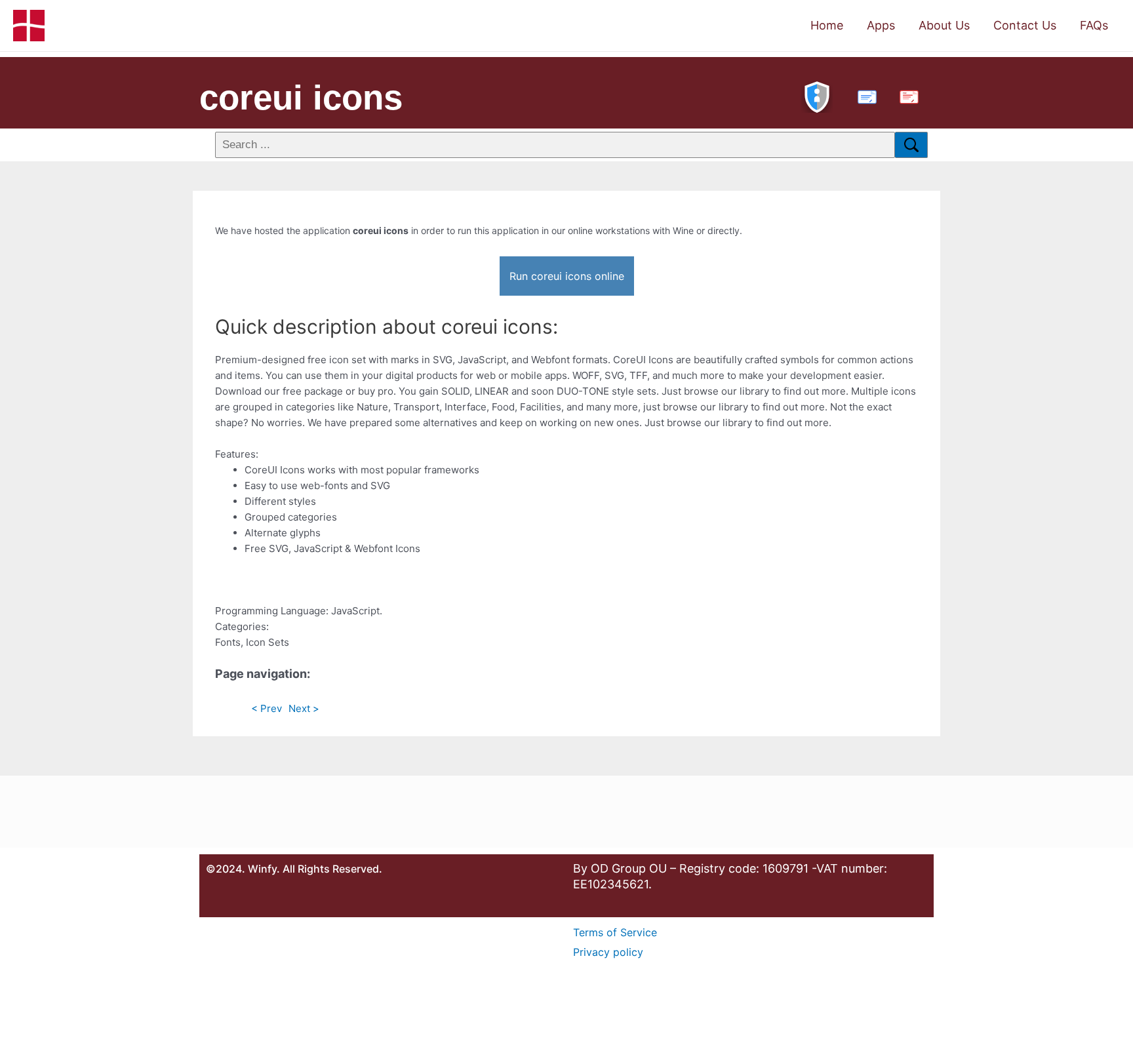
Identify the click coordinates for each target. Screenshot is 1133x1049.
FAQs (1094, 25)
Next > (303, 708)
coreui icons (301, 97)
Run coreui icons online (566, 276)
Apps (881, 25)
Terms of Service (615, 932)
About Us (944, 25)
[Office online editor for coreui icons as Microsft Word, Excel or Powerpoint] (864, 95)
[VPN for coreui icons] (817, 95)
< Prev (266, 708)
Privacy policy (608, 952)
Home (826, 25)
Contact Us (1024, 25)
